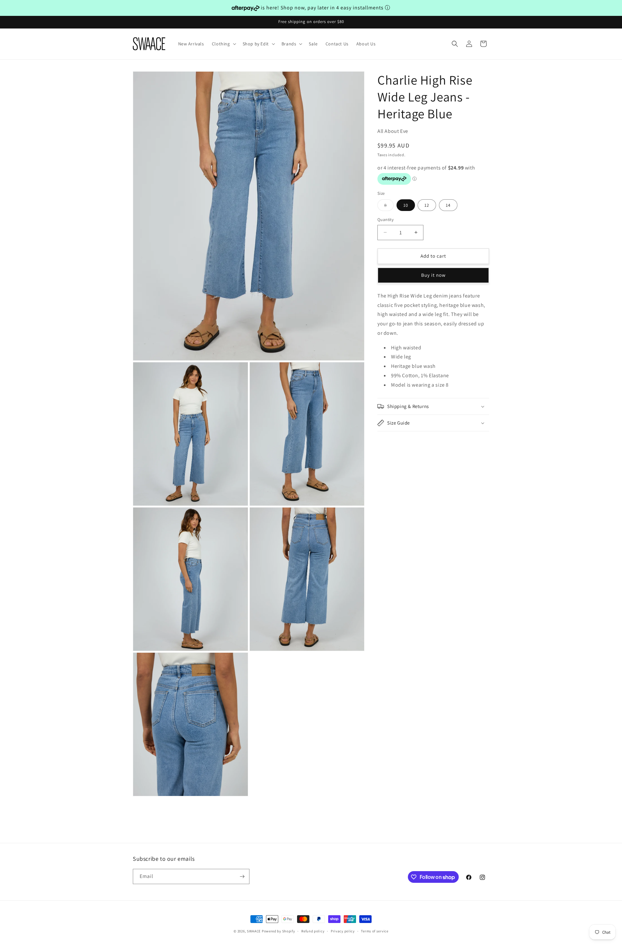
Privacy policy (343, 931)
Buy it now (433, 275)
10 (405, 205)
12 (426, 205)
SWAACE (254, 931)
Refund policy (312, 931)
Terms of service (374, 931)
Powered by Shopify (278, 931)
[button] (223, 44)
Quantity (385, 219)
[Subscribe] (242, 876)
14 (448, 205)
